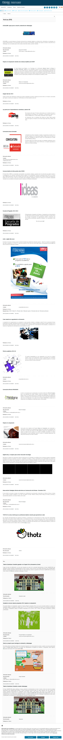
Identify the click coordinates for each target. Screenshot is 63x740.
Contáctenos (9, 7)
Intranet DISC (3, 7)
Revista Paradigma (51, 393)
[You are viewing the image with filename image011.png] (34, 469)
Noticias (9, 53)
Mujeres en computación (8, 423)
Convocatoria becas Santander (10, 131)
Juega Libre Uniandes (23, 49)
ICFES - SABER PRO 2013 (8, 239)
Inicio (5, 13)
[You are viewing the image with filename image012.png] (46, 469)
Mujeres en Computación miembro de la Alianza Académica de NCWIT (19, 61)
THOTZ (20, 550)
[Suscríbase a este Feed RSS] (54, 16)
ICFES (11, 311)
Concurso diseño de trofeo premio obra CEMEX (13, 171)
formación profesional (44, 311)
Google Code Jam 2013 (8, 93)
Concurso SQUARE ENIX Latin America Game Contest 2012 (38, 692)
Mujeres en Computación (23, 81)
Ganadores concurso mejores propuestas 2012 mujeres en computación (19, 603)
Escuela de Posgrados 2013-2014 (10, 211)
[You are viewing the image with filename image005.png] (21, 469)
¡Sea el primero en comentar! (8, 55)
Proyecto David (10, 647)
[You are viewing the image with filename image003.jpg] (9, 469)
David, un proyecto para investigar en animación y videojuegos (17, 643)
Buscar (14, 7)
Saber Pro (14, 311)
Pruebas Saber (20, 311)
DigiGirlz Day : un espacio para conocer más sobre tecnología (17, 454)
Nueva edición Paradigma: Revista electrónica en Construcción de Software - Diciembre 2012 (24, 490)
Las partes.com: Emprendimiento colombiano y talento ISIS (16, 109)
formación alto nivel (35, 311)
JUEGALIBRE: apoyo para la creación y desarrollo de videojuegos (17, 25)
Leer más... (17, 55)
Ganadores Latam (22, 596)
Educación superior (27, 311)
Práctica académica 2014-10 (9, 351)
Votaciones (21, 719)
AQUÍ (43, 221)
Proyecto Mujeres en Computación (25, 634)
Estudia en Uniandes (21, 7)
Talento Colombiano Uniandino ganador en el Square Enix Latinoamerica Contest (21, 564)
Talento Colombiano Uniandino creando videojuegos (15, 686)
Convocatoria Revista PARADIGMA (10, 389)
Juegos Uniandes (22, 676)
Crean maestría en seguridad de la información (13, 319)
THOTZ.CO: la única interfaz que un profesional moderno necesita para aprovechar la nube (24, 515)
